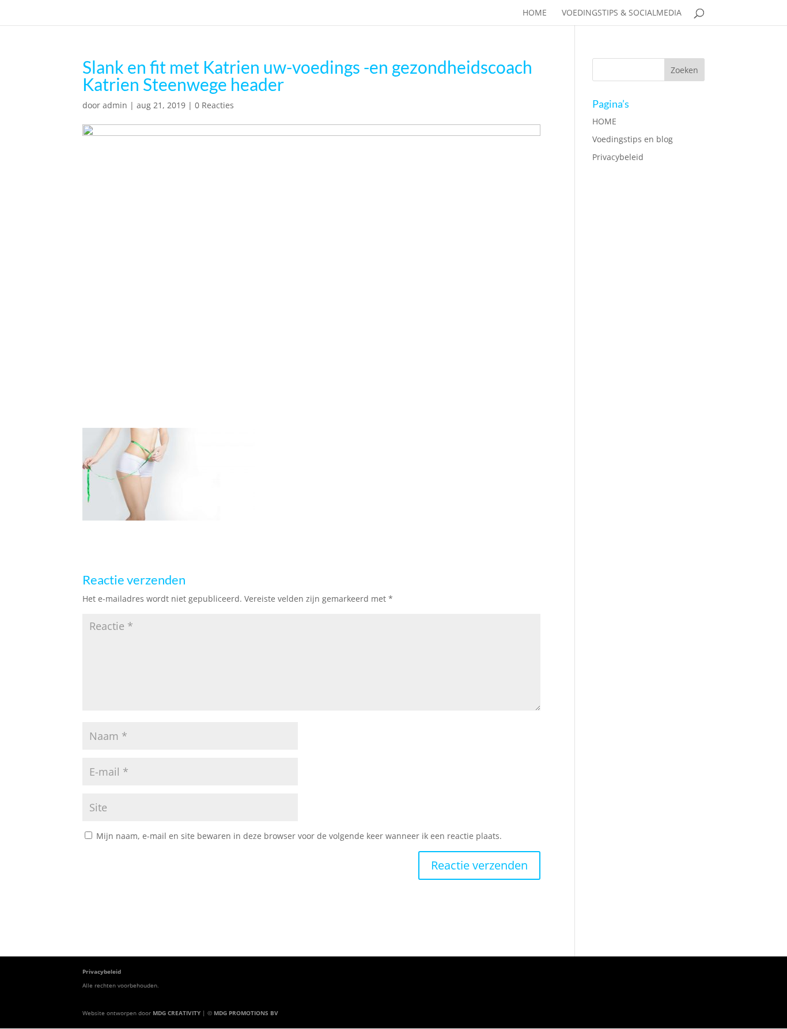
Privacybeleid (618, 156)
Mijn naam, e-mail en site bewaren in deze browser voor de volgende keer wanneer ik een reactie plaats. (299, 835)
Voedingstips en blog (632, 139)
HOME (535, 13)
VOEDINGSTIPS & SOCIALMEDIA (622, 13)
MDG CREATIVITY (176, 1013)
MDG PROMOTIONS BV (246, 1013)
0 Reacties (214, 105)
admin (115, 105)
